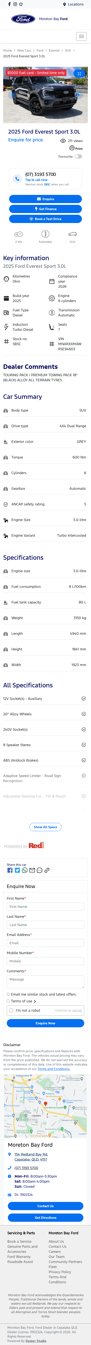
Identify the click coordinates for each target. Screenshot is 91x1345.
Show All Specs (45, 827)
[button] (81, 36)
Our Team (57, 1256)
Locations (76, 4)
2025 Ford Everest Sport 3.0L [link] (24, 56)
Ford (40, 50)
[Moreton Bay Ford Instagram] (16, 4)
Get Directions (46, 1218)
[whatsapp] (25, 870)
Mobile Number (20, 953)
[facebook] (10, 870)
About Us (56, 1241)
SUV (68, 50)
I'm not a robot (28, 1010)
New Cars (24, 50)
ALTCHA (77, 1010)
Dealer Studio (36, 1341)
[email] (32, 870)
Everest (54, 50)
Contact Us (45, 1206)
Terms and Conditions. (54, 1069)
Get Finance (48, 209)
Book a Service (19, 1241)
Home (7, 50)
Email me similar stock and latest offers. (44, 994)
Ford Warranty (19, 1256)
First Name (16, 898)
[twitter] (17, 870)
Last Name (16, 916)
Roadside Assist (20, 1261)
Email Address (19, 934)
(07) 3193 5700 (26, 1168)
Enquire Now (45, 1023)
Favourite (65, 157)
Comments (16, 971)
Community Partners (65, 1261)
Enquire (48, 199)
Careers (55, 1251)
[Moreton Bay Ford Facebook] (10, 4)
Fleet (53, 1266)
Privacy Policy (60, 1272)
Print (79, 149)
